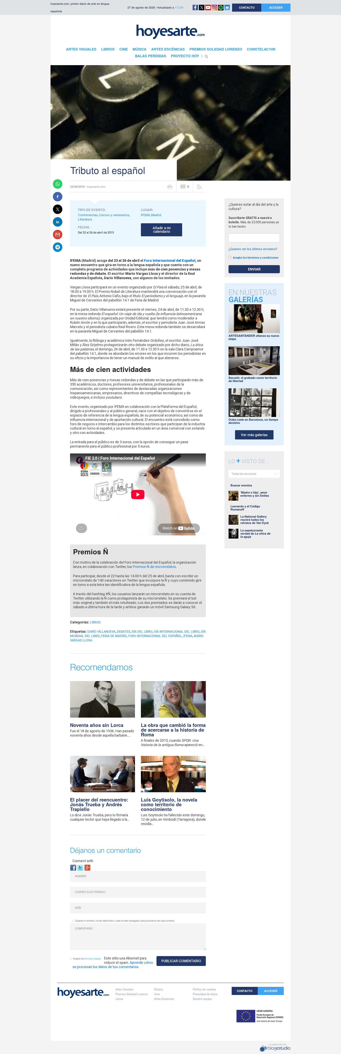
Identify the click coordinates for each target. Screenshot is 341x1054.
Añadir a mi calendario (161, 230)
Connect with (82, 861)
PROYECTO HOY (185, 55)
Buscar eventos (241, 485)
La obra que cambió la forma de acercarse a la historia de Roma (173, 730)
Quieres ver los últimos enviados (253, 249)
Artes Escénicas (164, 999)
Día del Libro (142, 632)
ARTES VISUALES (81, 49)
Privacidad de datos (205, 994)
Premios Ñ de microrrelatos (154, 567)
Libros (95, 622)
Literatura (85, 219)
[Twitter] (80, 867)
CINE (123, 49)
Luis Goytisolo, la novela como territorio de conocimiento (169, 804)
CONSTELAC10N (261, 49)
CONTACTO (247, 7)
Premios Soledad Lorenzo (131, 994)
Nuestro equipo (202, 999)
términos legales (93, 958)
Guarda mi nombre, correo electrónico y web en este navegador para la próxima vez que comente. (125, 921)
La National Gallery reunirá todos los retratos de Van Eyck (254, 519)
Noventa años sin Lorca (96, 725)
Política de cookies (204, 989)
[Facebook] (73, 867)
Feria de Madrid (114, 636)
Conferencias (88, 215)
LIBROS (108, 49)
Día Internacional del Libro (177, 632)
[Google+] (87, 867)
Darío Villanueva (101, 632)
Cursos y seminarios (114, 215)
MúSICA (139, 49)
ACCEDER (276, 7)
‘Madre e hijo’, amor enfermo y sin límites (254, 494)
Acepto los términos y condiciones (255, 257)
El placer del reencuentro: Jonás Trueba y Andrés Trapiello (99, 804)
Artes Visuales (124, 989)
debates (123, 632)
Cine (157, 994)
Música (158, 989)
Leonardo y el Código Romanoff (245, 508)
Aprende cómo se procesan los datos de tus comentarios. (112, 964)
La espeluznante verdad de (255, 533)
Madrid (156, 215)
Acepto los (87, 958)
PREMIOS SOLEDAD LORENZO (215, 49)
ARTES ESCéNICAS (168, 49)
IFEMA (145, 215)
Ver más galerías (254, 435)
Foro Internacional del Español (169, 260)
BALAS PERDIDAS (150, 55)
